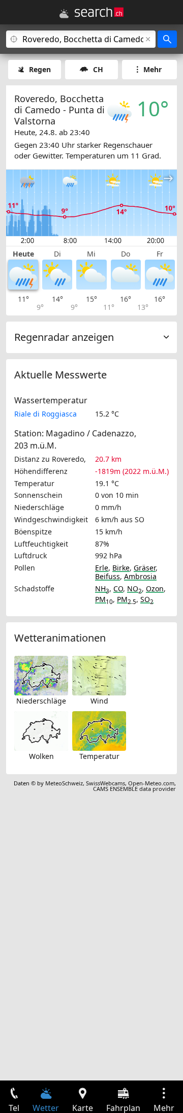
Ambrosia (140, 576)
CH (98, 69)
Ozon (155, 588)
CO (118, 588)
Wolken (41, 756)
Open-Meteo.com (151, 783)
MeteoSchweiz (64, 783)
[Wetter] (64, 14)
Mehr (152, 69)
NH (102, 588)
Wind (99, 701)
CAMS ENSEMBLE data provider (134, 788)
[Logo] (99, 12)
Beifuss (107, 576)
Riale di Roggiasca (45, 414)
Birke (121, 568)
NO (134, 588)
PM (104, 599)
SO (147, 599)
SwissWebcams (105, 783)
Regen (40, 69)
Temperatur (99, 756)
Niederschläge (41, 701)
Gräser (145, 568)
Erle (101, 568)
